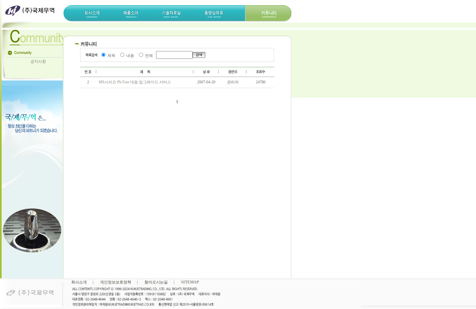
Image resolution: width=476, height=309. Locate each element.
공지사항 (38, 61)
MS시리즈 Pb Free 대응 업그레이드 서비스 (135, 82)
